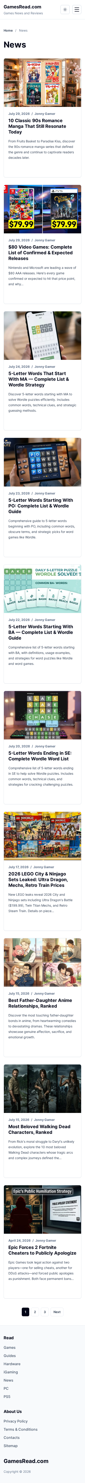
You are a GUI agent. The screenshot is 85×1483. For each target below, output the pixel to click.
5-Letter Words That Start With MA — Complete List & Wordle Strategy (38, 379)
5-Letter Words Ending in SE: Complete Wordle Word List (40, 756)
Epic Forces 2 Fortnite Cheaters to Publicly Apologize (42, 1250)
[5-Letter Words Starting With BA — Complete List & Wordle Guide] (42, 589)
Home (8, 30)
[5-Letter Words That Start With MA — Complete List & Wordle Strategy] (42, 335)
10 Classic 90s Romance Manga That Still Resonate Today (37, 126)
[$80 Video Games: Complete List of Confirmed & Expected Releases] (42, 209)
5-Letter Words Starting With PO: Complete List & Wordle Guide (40, 505)
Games (10, 1347)
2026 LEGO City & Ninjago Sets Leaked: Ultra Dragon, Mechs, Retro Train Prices (38, 879)
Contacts (12, 1437)
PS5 (7, 1396)
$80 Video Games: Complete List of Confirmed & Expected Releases (40, 252)
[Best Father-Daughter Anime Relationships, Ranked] (42, 962)
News (8, 1380)
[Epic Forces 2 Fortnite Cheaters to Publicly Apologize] (42, 1209)
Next (57, 1312)
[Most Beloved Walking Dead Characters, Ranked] (42, 1088)
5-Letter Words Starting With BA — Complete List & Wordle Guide (40, 632)
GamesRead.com (22, 7)
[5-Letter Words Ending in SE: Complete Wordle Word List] (42, 715)
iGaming (11, 1372)
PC (6, 1388)
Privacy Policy (16, 1421)
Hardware (12, 1364)
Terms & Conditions (21, 1429)
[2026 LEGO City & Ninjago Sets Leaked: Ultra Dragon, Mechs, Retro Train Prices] (42, 836)
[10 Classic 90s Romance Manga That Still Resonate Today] (42, 82)
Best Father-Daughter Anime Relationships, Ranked (40, 1003)
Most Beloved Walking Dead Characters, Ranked (39, 1129)
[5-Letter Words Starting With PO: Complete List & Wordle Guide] (42, 462)
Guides (10, 1355)
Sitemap (11, 1445)
